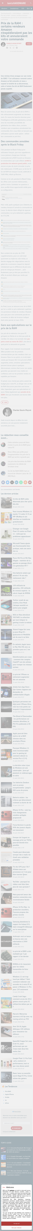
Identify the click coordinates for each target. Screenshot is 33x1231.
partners (12, 1190)
